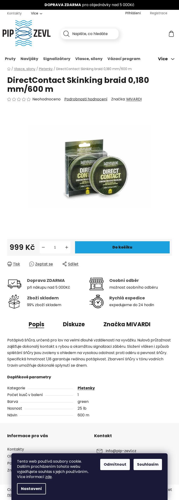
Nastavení (31, 488)
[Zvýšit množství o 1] (66, 247)
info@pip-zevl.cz (121, 451)
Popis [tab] (36, 324)
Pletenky (86, 388)
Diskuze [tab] (74, 324)
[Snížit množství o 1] (43, 247)
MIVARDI (134, 99)
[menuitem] (10, 59)
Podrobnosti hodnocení (85, 99)
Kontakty (14, 13)
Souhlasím (147, 464)
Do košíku (122, 247)
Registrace (158, 13)
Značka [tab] (127, 324)
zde (48, 476)
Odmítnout (115, 464)
